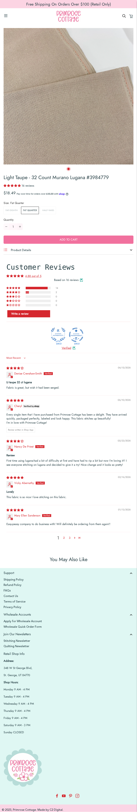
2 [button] (64, 538)
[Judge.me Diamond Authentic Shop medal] (58, 335)
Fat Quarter (30, 210)
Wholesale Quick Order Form (23, 627)
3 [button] (69, 538)
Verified (66, 348)
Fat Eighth (12, 210)
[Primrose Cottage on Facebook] (57, 797)
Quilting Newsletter (16, 646)
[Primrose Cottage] (68, 16)
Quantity (9, 220)
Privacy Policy (12, 607)
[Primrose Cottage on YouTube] (64, 797)
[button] (13, 186)
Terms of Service (15, 601)
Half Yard (48, 210)
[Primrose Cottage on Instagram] (77, 797)
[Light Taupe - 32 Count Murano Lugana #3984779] (68, 96)
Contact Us (11, 596)
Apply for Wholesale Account (23, 621)
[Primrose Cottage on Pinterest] (70, 797)
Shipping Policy (14, 580)
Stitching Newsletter (17, 641)
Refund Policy (12, 585)
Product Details (20, 250)
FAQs (7, 590)
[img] (15, 368)
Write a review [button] (20, 314)
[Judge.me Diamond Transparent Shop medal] (76, 335)
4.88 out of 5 (33, 276)
